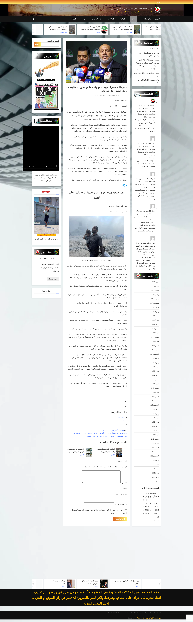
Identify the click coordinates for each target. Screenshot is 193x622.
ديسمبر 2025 (155, 290)
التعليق (124, 482)
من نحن (82, 19)
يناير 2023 (156, 435)
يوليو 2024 (156, 358)
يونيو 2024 (156, 362)
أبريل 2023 (155, 422)
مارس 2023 (155, 426)
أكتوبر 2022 (155, 447)
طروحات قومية (96, 19)
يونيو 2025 (156, 311)
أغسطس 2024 (154, 354)
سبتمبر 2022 (155, 452)
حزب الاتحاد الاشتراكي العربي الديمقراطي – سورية (131, 8)
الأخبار (133, 19)
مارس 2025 (155, 324)
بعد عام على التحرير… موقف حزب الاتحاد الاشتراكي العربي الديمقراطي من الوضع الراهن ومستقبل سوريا (145, 111)
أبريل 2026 (155, 282)
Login (158, 2)
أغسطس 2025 (154, 303)
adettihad (110, 95)
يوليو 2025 (156, 307)
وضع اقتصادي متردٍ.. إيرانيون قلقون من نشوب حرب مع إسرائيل (75, 450)
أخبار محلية (147, 32)
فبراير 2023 (155, 430)
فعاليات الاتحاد (146, 19)
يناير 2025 (156, 333)
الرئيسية (157, 19)
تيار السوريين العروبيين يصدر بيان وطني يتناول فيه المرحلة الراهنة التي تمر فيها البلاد (108, 28)
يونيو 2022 (156, 464)
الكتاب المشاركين (47, 586)
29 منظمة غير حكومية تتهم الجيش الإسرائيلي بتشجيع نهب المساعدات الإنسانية (107, 450)
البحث (37, 44)
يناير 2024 (156, 384)
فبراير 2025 (155, 328)
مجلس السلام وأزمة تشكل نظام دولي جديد (108, 582)
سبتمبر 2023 (155, 401)
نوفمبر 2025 (155, 294)
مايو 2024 (156, 367)
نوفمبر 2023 (155, 392)
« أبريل (156, 520)
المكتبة (122, 19)
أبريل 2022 (155, 473)
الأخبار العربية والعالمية (111, 430)
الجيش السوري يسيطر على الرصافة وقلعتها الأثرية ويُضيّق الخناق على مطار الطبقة (43, 28)
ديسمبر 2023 (155, 388)
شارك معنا (46, 291)
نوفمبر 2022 (155, 443)
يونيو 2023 (156, 413)
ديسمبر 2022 (155, 439)
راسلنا (74, 19)
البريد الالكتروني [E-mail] (50, 264)
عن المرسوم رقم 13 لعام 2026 (75, 582)
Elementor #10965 (153, 49)
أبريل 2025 (155, 320)
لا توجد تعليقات (99, 95)
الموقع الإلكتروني (121, 504)
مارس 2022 (155, 477)
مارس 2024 (155, 375)
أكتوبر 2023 (155, 396)
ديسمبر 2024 (155, 337)
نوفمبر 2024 (155, 341)
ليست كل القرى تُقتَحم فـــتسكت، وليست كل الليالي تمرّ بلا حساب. (144, 214)
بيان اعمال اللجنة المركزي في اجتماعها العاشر (144, 582)
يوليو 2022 (156, 460)
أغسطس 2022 (154, 456)
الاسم (124, 488)
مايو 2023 (156, 418)
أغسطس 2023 (154, 405)
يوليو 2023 (156, 409)
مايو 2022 (156, 469)
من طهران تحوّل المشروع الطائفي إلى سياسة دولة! (44, 582)
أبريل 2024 (155, 371)
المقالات (111, 19)
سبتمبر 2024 (155, 350)
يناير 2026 (156, 286)
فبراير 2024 (155, 379)
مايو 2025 (156, 316)
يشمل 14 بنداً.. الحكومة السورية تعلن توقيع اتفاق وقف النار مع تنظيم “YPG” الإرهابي (140, 28)
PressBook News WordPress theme (149, 618)
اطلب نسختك (52, 279)
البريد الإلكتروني (120, 494)
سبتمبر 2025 (155, 299)
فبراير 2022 (155, 481)
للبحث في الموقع (53, 41)
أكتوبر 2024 (155, 345)
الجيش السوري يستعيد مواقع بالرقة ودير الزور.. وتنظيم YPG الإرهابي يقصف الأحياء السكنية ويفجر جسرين (75, 28)
